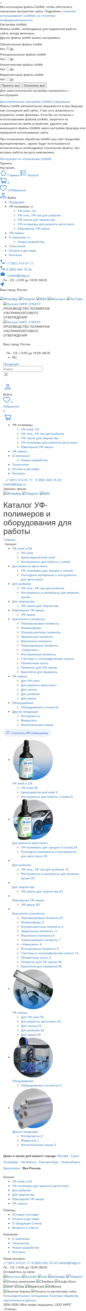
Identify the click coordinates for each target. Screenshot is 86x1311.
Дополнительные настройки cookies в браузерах (35, 101)
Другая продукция (25, 711)
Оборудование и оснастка (40, 707)
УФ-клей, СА (27, 210)
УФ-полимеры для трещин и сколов (47, 570)
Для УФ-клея (30, 680)
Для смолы (29, 689)
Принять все (11, 85)
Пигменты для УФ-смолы (39, 667)
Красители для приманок (39, 671)
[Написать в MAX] (41, 298)
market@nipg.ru (69, 1263)
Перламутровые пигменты (40, 623)
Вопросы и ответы (25, 1227)
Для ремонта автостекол (30, 566)
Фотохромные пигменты (38, 654)
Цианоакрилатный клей (38, 557)
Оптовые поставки (25, 1214)
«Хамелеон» (30, 649)
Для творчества (23, 601)
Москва (63, 1155)
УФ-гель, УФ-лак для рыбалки (39, 215)
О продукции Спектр (27, 1223)
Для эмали (28, 698)
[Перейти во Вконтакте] (12, 1276)
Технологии (17, 246)
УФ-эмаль (28, 614)
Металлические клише (37, 724)
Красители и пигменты (28, 619)
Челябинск (28, 1162)
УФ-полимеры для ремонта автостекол (46, 224)
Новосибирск (70, 1162)
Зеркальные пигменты (37, 636)
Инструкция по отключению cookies (25, 158)
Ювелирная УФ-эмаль (34, 228)
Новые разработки (31, 241)
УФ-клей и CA (22, 548)
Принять (6, 163)
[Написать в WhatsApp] (56, 1276)
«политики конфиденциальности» (27, 17)
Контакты (15, 255)
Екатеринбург (49, 1162)
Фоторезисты (30, 716)
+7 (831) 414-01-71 (18, 480)
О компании (18, 237)
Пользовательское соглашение (25, 1295)
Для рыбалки (21, 583)
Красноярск (11, 1168)
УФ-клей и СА (22, 1181)
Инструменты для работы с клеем (45, 561)
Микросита (29, 720)
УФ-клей (27, 552)
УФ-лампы (16, 233)
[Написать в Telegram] (27, 298)
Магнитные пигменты (36, 641)
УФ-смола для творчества (36, 219)
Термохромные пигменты (39, 645)
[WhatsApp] (12, 493)
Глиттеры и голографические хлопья (47, 658)
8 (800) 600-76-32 (48, 480)
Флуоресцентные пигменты (41, 632)
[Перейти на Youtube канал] (29, 1276)
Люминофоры (31, 627)
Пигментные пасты (34, 663)
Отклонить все (34, 85)
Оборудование (23, 702)
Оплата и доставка (22, 250)
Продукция (16, 202)
